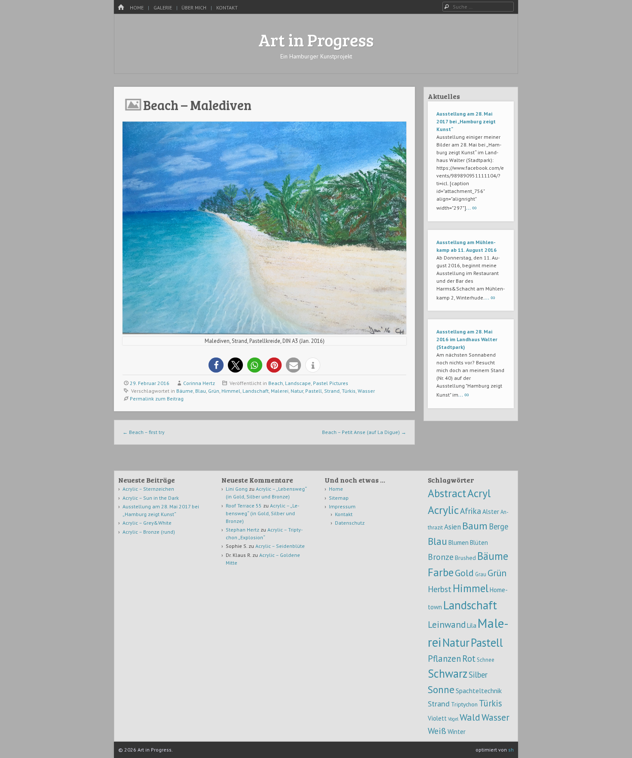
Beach (275, 383)
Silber (478, 674)
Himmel (230, 391)
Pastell (313, 391)
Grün (213, 391)
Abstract (447, 493)
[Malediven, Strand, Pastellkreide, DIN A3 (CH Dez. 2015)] (264, 331)
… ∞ (471, 207)
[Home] (121, 7)
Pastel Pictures (330, 383)
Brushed (465, 558)
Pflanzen (444, 658)
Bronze (441, 556)
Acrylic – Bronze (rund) (149, 532)
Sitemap (339, 498)
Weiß (437, 730)
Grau (480, 574)
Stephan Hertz (242, 529)
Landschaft (255, 391)
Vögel (453, 719)
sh (511, 749)
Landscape (298, 383)
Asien (452, 527)
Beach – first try (144, 432)
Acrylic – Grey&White (147, 523)
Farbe (441, 572)
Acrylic (443, 510)
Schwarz (447, 673)
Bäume (184, 391)
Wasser (366, 391)
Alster (490, 511)
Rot (469, 658)
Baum (475, 525)
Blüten (479, 542)
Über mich (193, 7)
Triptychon (464, 704)
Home (137, 7)
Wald (470, 717)
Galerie (162, 7)
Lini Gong (237, 489)
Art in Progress (316, 39)
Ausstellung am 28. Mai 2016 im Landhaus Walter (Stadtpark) (466, 339)
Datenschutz (350, 523)
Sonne (441, 689)
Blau (200, 391)
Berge (498, 526)
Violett (437, 718)
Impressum (342, 506)
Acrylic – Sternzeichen (148, 489)
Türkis (349, 391)
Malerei (279, 391)
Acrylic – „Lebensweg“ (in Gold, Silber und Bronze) (262, 513)
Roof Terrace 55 (244, 505)
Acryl (479, 493)
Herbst (439, 589)
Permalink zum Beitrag (157, 398)
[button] (216, 365)
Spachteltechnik (479, 690)
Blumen (458, 542)
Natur (297, 391)
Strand (332, 391)
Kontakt (227, 7)
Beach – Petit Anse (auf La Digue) (364, 432)
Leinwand (447, 624)
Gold (464, 573)
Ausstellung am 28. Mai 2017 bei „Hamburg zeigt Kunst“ (466, 121)
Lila (471, 625)
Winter (457, 731)
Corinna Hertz (199, 383)
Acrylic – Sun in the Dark (151, 498)
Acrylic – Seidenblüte (280, 546)
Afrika (470, 510)
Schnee (485, 659)
